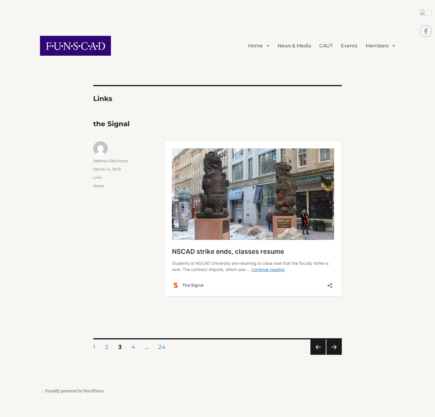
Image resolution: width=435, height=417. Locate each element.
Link (97, 177)
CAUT (326, 46)
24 (164, 346)
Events (349, 46)
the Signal (111, 124)
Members (377, 46)
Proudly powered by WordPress (74, 391)
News (98, 185)
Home (255, 46)
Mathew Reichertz (110, 160)
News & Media (294, 46)
